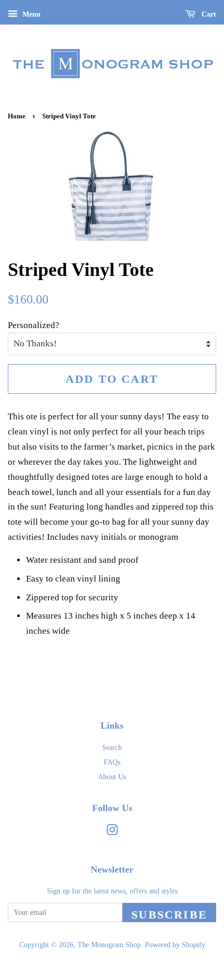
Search (112, 747)
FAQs (112, 762)
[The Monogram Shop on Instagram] (112, 832)
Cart (208, 14)
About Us (112, 776)
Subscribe (169, 914)
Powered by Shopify (175, 944)
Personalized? (33, 325)
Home (17, 116)
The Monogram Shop (109, 944)
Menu (30, 14)
